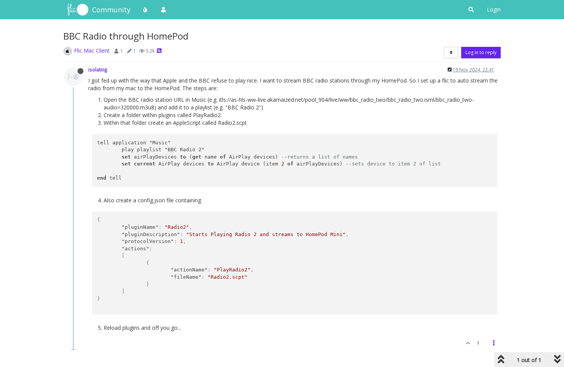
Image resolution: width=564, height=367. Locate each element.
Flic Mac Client (92, 50)
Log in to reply (480, 52)
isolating (97, 69)
